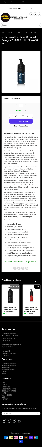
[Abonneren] (38, 413)
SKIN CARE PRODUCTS (9, 391)
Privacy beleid (6, 367)
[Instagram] (19, 421)
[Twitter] (4, 421)
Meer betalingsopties (21, 126)
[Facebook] (9, 421)
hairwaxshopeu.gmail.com (27, 9)
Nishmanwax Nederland (9, 363)
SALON (4, 397)
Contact (4, 371)
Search (4, 373)
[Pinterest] (14, 421)
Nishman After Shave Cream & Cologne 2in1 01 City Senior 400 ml (10, 309)
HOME (3, 383)
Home (3, 31)
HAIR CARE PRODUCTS (9, 389)
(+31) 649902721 (13, 9)
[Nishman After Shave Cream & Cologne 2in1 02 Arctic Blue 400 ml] (21, 71)
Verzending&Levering (8, 369)
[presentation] (35, 281)
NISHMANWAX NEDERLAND (23, 433)
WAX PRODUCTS (7, 395)
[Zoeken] (39, 25)
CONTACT (5, 399)
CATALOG (5, 385)
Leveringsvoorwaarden (9, 365)
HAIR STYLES (6, 387)
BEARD (4, 393)
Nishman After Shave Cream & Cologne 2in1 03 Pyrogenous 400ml (31, 309)
